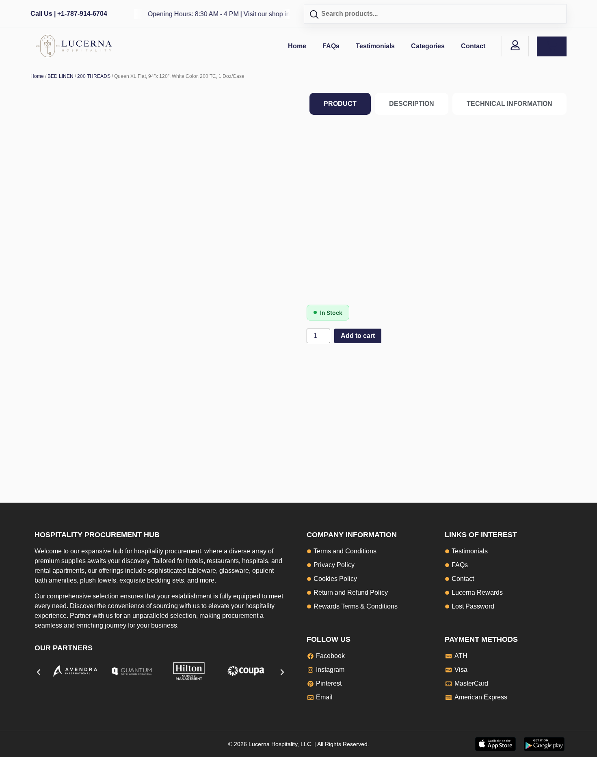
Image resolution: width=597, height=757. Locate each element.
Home (297, 46)
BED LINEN (61, 76)
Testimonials (375, 46)
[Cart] (552, 46)
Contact (473, 46)
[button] (39, 672)
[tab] (340, 104)
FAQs (331, 46)
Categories (428, 46)
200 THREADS (93, 76)
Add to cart (358, 335)
